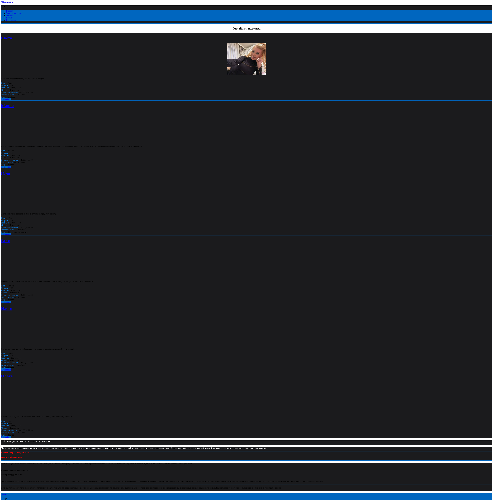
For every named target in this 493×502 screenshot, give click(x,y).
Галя (5, 240)
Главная (9, 11)
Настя (6, 308)
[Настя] (246, 345)
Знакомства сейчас (14, 13)
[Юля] (246, 209)
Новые (9, 18)
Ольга (7, 376)
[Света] (246, 74)
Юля (5, 173)
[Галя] (246, 277)
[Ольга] (246, 412)
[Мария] (246, 142)
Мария (7, 105)
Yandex (4, 494)
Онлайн (9, 15)
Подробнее (6, 99)
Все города (11, 20)
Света (6, 38)
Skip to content (7, 2)
